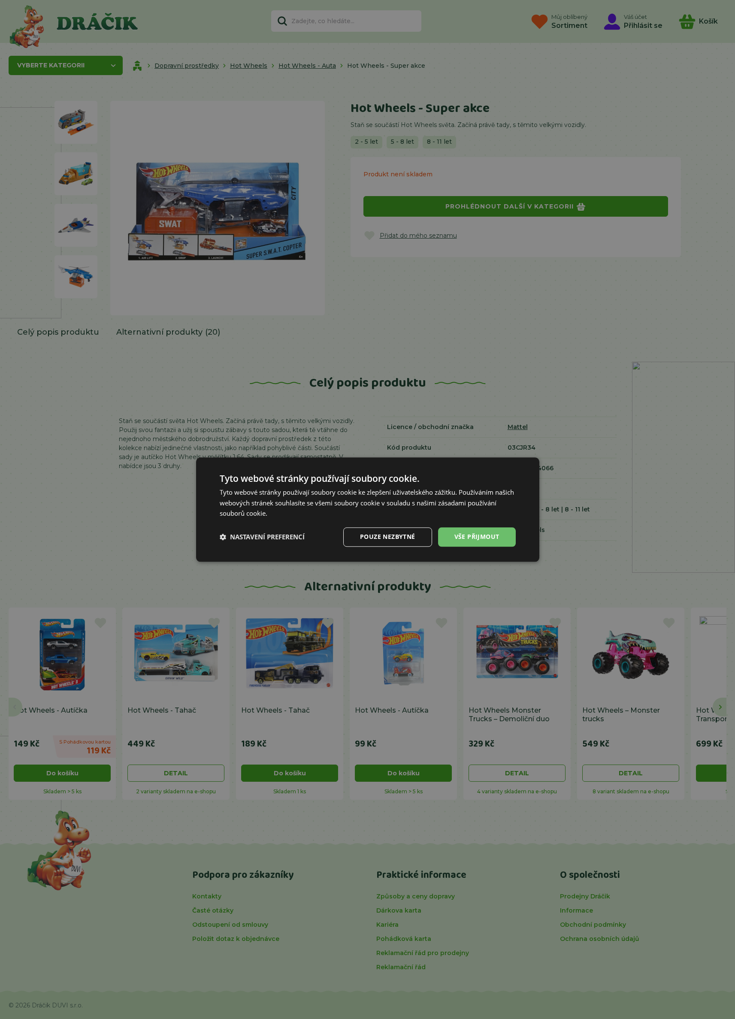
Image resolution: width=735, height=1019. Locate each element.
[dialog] (367, 509)
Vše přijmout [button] (476, 536)
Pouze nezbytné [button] (387, 536)
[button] (262, 537)
